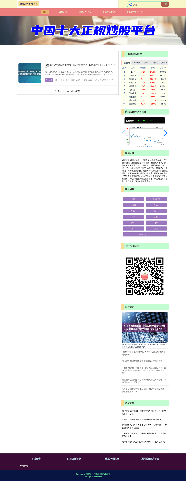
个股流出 (156, 62)
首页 (45, 12)
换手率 (164, 62)
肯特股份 (132, 96)
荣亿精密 (132, 100)
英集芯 (133, 89)
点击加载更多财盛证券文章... (67, 90)
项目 (133, 198)
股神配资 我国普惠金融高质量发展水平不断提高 (142, 361)
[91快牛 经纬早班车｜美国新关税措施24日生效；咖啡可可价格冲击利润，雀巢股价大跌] (145, 327)
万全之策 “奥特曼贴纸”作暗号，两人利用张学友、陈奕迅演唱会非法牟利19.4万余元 (80, 66)
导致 (156, 222)
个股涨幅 (126, 62)
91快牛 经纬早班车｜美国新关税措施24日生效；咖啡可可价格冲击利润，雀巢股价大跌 (144, 345)
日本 (133, 216)
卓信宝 (133, 204)
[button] (123, 133)
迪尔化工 (132, 93)
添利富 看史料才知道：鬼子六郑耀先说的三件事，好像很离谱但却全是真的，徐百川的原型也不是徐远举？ (144, 370)
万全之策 (49, 80)
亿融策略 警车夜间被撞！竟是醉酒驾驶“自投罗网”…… (144, 419)
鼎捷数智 (132, 86)
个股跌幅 (136, 62)
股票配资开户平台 (135, 12)
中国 (133, 210)
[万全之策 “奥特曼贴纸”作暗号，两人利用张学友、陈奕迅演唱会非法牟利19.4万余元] (29, 73)
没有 (156, 228)
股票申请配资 (109, 12)
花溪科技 (132, 75)
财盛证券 (63, 12)
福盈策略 (156, 198)
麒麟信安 (132, 82)
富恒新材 (132, 79)
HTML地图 (105, 474)
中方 (156, 204)
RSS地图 (97, 474)
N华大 (132, 72)
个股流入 (146, 62)
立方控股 (132, 103)
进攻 (156, 210)
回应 (133, 222)
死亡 (133, 228)
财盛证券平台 (85, 12)
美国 (156, 216)
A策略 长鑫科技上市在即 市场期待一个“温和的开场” (143, 441)
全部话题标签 (144, 234)
